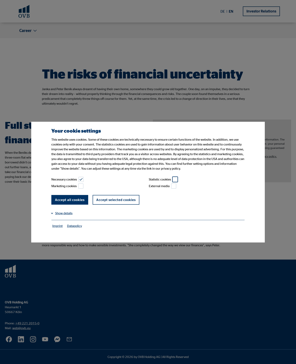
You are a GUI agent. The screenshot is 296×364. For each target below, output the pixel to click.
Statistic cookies (160, 179)
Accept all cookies (70, 200)
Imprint (57, 226)
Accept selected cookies (116, 200)
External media (159, 186)
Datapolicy (74, 226)
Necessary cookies (64, 179)
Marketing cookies (64, 186)
